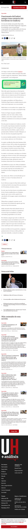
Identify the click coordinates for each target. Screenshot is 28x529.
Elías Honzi (15, 350)
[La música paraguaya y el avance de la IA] (24, 324)
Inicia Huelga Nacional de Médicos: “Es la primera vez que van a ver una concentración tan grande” (10, 263)
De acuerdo (14, 526)
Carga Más (14, 431)
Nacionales (4, 260)
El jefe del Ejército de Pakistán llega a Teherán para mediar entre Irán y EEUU (10, 254)
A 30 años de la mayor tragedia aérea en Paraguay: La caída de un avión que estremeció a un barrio (9, 339)
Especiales (3, 13)
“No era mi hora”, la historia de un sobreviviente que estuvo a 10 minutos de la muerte (10, 358)
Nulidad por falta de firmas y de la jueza (13, 295)
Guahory (20, 71)
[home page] (14, 2)
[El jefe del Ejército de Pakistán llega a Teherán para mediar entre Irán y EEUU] (24, 252)
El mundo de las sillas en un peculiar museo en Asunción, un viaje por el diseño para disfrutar (10, 414)
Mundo (3, 251)
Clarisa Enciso (15, 330)
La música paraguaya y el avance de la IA (9, 325)
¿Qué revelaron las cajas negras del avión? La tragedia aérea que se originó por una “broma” (9, 377)
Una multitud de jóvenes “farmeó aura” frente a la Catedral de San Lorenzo (14, 310)
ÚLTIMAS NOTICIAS (19, 7)
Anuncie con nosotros (18, 465)
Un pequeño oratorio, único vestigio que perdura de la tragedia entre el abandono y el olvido (9, 395)
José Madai (15, 424)
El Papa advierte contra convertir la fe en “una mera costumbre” (14, 290)
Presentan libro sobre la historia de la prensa (14, 299)
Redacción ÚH (16, 265)
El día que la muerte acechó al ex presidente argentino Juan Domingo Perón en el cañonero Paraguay (15, 304)
